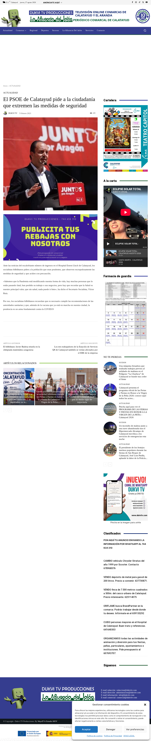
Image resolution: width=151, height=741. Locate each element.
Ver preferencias (135, 729)
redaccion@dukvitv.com (126, 690)
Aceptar (86, 729)
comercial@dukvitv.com (127, 697)
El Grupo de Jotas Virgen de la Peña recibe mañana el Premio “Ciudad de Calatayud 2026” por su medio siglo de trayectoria (82, 396)
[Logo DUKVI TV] (16, 17)
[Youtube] (146, 2)
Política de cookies (94, 736)
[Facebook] (132, 2)
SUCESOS (122, 362)
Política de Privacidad (113, 736)
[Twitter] (143, 2)
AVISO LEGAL (129, 736)
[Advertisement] (75, 58)
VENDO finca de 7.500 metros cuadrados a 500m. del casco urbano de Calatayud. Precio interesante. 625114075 (125, 593)
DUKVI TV (12, 113)
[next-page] (10, 410)
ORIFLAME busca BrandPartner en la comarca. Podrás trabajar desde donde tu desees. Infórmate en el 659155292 (125, 610)
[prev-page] (5, 410)
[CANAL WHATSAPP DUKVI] (126, 497)
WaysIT (41, 721)
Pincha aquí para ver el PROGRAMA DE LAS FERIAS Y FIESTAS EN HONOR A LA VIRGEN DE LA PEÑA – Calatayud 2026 (133, 412)
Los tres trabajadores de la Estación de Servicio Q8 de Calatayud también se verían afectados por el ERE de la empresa (75, 350)
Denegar (110, 729)
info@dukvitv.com (126, 695)
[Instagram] (136, 2)
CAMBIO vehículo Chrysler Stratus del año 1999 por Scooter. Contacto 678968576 (124, 564)
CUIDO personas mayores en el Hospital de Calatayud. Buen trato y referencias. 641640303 (125, 626)
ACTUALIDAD (14, 86)
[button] (145, 704)
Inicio (5, 86)
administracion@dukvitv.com (128, 692)
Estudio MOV (51, 721)
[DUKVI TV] (5, 113)
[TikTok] (139, 2)
